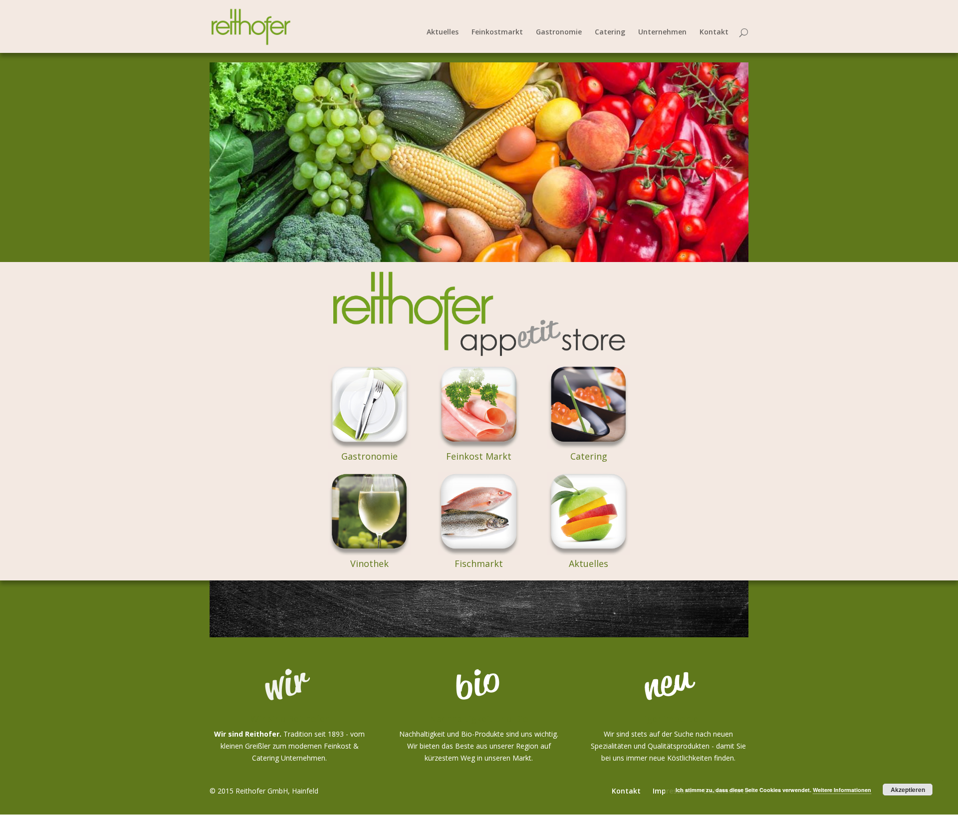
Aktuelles (443, 32)
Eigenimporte (668, 719)
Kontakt (714, 32)
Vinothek (369, 563)
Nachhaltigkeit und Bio (479, 719)
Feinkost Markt (478, 456)
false (199, 159)
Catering (610, 32)
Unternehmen (662, 32)
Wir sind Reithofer (289, 719)
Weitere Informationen (842, 790)
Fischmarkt (479, 563)
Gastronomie (559, 32)
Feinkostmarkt (497, 32)
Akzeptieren (908, 789)
